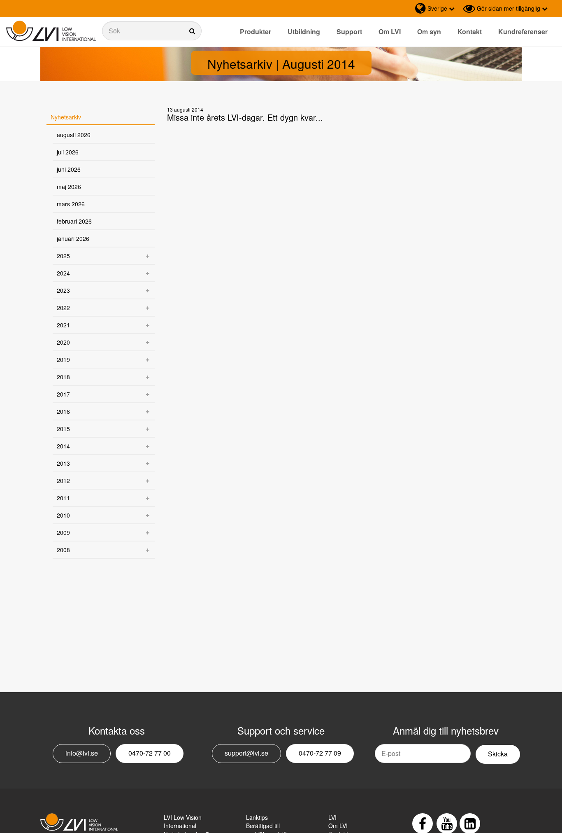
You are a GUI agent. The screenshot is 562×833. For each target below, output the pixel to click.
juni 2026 (69, 169)
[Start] (51, 31)
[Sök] (152, 30)
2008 (63, 550)
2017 (63, 394)
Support (349, 31)
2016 (63, 411)
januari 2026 (73, 238)
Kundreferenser (523, 31)
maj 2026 (69, 186)
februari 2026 (74, 221)
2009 (63, 532)
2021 (63, 325)
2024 (63, 273)
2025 (63, 256)
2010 (63, 515)
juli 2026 (68, 152)
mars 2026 (71, 204)
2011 (63, 498)
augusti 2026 (74, 135)
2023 (63, 290)
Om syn (429, 31)
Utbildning (304, 31)
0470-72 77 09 (320, 753)
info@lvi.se (81, 753)
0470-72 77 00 (149, 753)
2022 (63, 307)
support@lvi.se (246, 753)
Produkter (255, 31)
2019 (63, 359)
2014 (63, 446)
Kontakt (469, 31)
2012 (63, 480)
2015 (63, 429)
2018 (63, 377)
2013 (63, 463)
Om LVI (390, 31)
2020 (63, 342)
